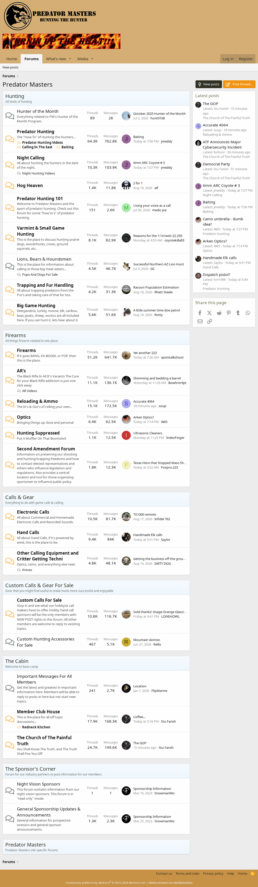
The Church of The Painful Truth (226, 118)
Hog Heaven (30, 185)
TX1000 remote (144, 514)
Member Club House (38, 712)
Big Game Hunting (36, 305)
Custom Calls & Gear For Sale (39, 585)
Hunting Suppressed (38, 433)
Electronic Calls (33, 512)
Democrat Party (216, 163)
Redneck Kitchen (36, 727)
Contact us (164, 873)
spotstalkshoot (172, 357)
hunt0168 (157, 118)
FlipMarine (159, 690)
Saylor (165, 539)
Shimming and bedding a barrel (157, 378)
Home (11, 58)
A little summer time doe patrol (156, 310)
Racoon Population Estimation (156, 287)
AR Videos (29, 390)
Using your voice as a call (152, 205)
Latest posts (207, 95)
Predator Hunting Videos (42, 142)
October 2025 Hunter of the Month (159, 113)
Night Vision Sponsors (38, 784)
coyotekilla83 (174, 240)
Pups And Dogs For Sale (40, 274)
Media (82, 58)
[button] (70, 58)
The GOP (139, 743)
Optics (23, 417)
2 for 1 (138, 183)
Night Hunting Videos (38, 173)
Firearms (15, 335)
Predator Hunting (35, 131)
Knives (27, 569)
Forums (31, 58)
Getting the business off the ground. (160, 558)
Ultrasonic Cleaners (147, 433)
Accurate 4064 (143, 401)
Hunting (14, 96)
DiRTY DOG (162, 563)
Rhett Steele (163, 292)
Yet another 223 (145, 352)
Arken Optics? (143, 417)
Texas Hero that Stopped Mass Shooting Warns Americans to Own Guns (187, 462)
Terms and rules (187, 873)
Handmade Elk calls (147, 535)
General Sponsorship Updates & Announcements (48, 812)
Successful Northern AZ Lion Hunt (158, 264)
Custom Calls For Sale (39, 600)
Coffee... (139, 717)
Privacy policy (213, 873)
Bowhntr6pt (177, 382)
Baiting (67, 147)
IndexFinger (175, 437)
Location (139, 686)
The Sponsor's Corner (30, 768)
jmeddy (166, 141)
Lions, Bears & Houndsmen (44, 259)
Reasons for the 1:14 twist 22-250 (157, 235)
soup (162, 406)
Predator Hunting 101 (40, 198)
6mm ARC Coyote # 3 (149, 162)
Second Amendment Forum (46, 449)
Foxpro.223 (169, 467)
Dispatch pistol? (216, 274)
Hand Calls (28, 532)
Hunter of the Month (38, 111)
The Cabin (16, 661)
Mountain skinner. (146, 639)
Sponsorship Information (152, 788)
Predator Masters (25, 844)
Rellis (157, 644)
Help (230, 873)
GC (152, 268)
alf (156, 188)
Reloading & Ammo (37, 401)
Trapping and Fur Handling (45, 285)
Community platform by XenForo (106, 882)
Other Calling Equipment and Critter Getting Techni (48, 556)
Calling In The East (37, 147)
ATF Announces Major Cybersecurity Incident (222, 144)
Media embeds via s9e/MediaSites (170, 882)
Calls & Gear (19, 497)
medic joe (159, 210)
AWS (164, 421)
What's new (56, 58)
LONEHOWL (170, 616)
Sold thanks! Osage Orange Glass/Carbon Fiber (168, 612)
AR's (21, 371)
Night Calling (31, 158)
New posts (10, 67)
